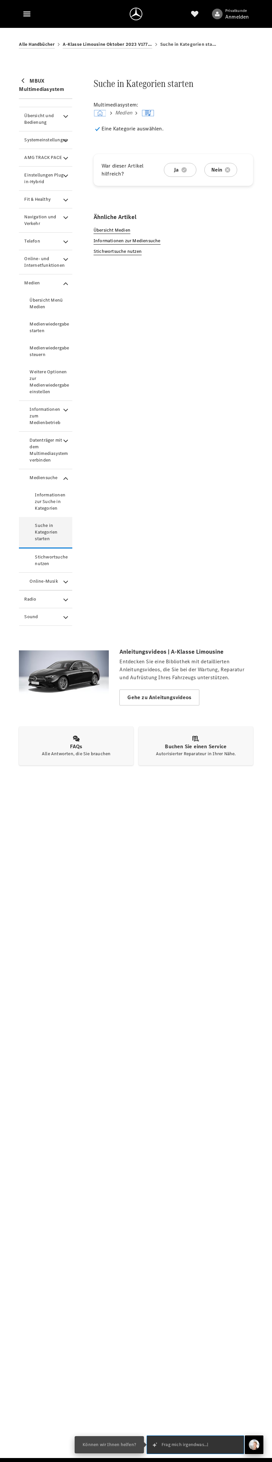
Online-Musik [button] (44, 581)
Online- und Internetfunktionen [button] (44, 262)
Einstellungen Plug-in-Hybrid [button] (44, 178)
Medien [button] (32, 283)
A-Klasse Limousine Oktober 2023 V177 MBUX (107, 44)
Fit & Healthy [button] (37, 199)
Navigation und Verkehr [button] (40, 220)
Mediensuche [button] (43, 478)
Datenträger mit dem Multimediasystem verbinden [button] (49, 450)
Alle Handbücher (37, 44)
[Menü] (27, 14)
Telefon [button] (32, 241)
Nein (217, 169)
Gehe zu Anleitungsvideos (159, 697)
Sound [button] (31, 617)
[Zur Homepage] (136, 14)
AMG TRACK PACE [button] (43, 157)
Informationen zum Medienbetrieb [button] (45, 416)
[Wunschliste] (194, 14)
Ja (176, 169)
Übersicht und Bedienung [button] (39, 118)
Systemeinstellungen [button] (46, 140)
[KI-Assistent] (254, 1444)
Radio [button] (30, 599)
